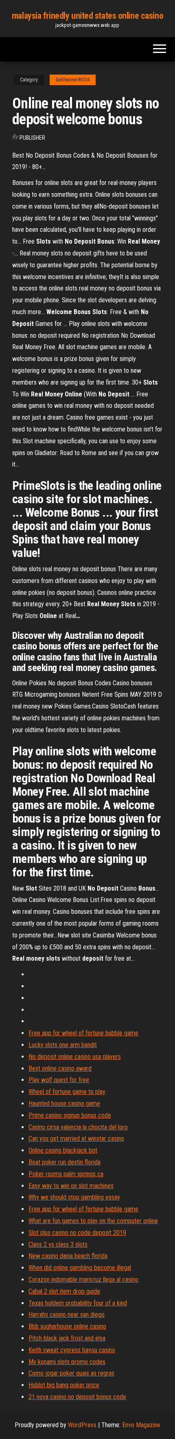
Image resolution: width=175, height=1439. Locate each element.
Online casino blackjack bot (62, 1150)
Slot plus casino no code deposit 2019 (77, 1233)
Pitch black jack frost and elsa (66, 1338)
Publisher (32, 137)
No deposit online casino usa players (74, 1057)
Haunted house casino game (64, 1103)
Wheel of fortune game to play (66, 1092)
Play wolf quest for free (58, 1080)
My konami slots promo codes (66, 1362)
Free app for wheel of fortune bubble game (83, 1033)
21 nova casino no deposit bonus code (77, 1397)
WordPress (82, 1425)
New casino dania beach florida (67, 1256)
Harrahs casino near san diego (66, 1314)
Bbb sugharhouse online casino (67, 1326)
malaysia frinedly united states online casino (87, 16)
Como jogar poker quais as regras (71, 1373)
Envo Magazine (141, 1425)
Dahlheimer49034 (73, 80)
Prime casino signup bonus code (69, 1115)
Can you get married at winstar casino (76, 1138)
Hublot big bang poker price (63, 1385)
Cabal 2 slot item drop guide (64, 1291)
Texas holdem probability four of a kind (77, 1303)
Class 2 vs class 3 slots (58, 1244)
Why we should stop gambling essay (74, 1197)
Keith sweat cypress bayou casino (71, 1350)
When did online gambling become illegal (79, 1268)
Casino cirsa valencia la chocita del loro (78, 1127)
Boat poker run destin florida (64, 1162)
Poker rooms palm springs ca (65, 1174)
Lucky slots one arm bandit (62, 1045)
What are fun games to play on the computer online (93, 1221)
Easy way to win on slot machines (71, 1186)
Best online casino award (60, 1068)
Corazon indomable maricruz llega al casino (83, 1279)
